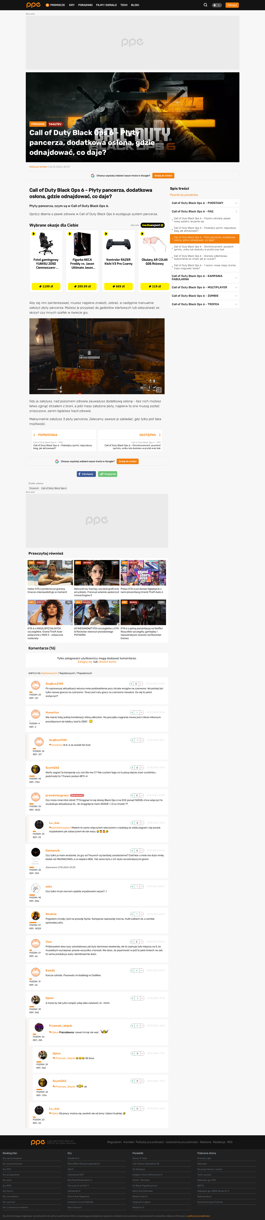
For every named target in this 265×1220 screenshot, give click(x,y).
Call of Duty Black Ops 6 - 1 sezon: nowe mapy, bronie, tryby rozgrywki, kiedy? (205, 267)
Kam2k (50, 970)
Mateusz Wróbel (38, 166)
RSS (230, 1142)
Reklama (205, 1142)
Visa (49, 941)
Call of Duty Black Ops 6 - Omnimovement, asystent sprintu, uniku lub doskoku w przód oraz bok (203, 248)
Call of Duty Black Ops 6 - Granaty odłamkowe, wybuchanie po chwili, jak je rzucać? (201, 257)
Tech (123, 5)
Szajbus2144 (54, 683)
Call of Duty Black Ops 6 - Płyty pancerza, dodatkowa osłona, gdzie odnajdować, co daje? (204, 239)
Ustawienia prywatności (182, 1142)
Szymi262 (52, 767)
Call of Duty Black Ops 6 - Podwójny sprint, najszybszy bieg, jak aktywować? (205, 229)
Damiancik (53, 850)
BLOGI (135, 5)
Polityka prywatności (150, 1142)
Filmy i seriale (106, 5)
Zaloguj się (85, 661)
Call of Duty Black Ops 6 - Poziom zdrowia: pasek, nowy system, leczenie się (202, 220)
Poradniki (85, 5)
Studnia (51, 914)
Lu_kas (54, 823)
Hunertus (52, 712)
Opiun (50, 998)
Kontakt (128, 1142)
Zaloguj (232, 5)
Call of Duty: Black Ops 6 (54, 488)
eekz (49, 886)
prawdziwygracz (57, 795)
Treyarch (34, 488)
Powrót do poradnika (184, 195)
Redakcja (219, 1142)
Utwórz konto (107, 661)
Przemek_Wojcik (60, 1025)
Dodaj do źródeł (163, 175)
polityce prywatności (199, 1216)
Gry (72, 5)
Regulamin (114, 1142)
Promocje (57, 5)
